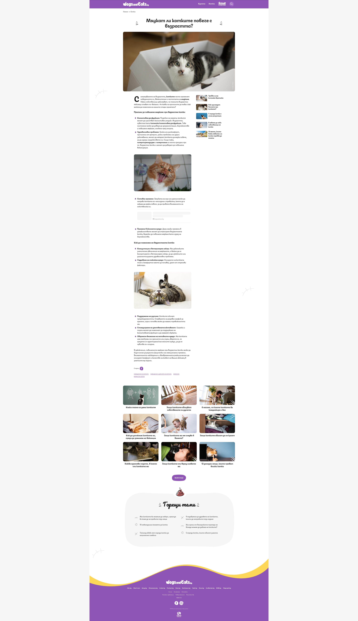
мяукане (176, 374)
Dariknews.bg (186, 588)
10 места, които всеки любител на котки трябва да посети (215, 134)
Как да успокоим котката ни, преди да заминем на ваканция (141, 436)
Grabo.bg (162, 588)
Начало (125, 11)
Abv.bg (129, 588)
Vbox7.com (136, 588)
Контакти (185, 592)
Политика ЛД (190, 594)
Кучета (201, 3)
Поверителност (180, 594)
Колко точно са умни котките (141, 407)
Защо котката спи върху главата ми (179, 465)
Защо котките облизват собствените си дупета (179, 408)
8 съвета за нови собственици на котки (214, 124)
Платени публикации (168, 594)
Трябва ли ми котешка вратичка (215, 97)
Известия (179, 597)
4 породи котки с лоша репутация (214, 114)
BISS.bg (218, 588)
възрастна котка (139, 376)
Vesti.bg (194, 588)
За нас (170, 592)
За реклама (177, 592)
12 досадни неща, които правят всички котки (217, 465)
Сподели (136, 368)
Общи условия (185, 608)
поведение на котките (141, 374)
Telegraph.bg (227, 588)
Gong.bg (144, 588)
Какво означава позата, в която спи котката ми (141, 465)
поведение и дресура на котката (161, 374)
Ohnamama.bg (153, 588)
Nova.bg (201, 588)
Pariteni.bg (170, 588)
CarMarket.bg (210, 588)
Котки (212, 3)
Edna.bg (177, 588)
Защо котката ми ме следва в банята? (179, 436)
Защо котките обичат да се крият (217, 435)
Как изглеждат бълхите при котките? (214, 106)
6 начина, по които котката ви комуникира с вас (217, 408)
